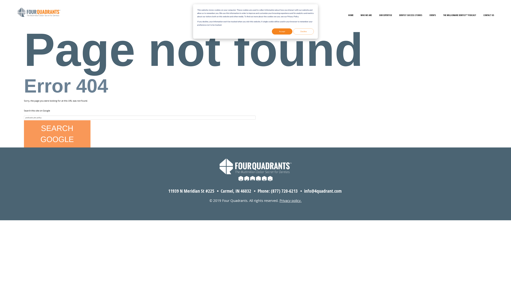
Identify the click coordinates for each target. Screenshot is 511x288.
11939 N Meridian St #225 (191, 191)
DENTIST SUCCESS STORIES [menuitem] (410, 15)
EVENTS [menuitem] (433, 15)
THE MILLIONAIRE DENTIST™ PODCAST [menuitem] (459, 15)
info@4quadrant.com (323, 191)
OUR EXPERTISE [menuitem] (385, 15)
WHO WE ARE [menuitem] (366, 15)
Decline (303, 31)
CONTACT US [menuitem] (488, 15)
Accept (282, 31)
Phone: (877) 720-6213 (278, 191)
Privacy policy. (290, 200)
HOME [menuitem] (350, 15)
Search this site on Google (37, 110)
